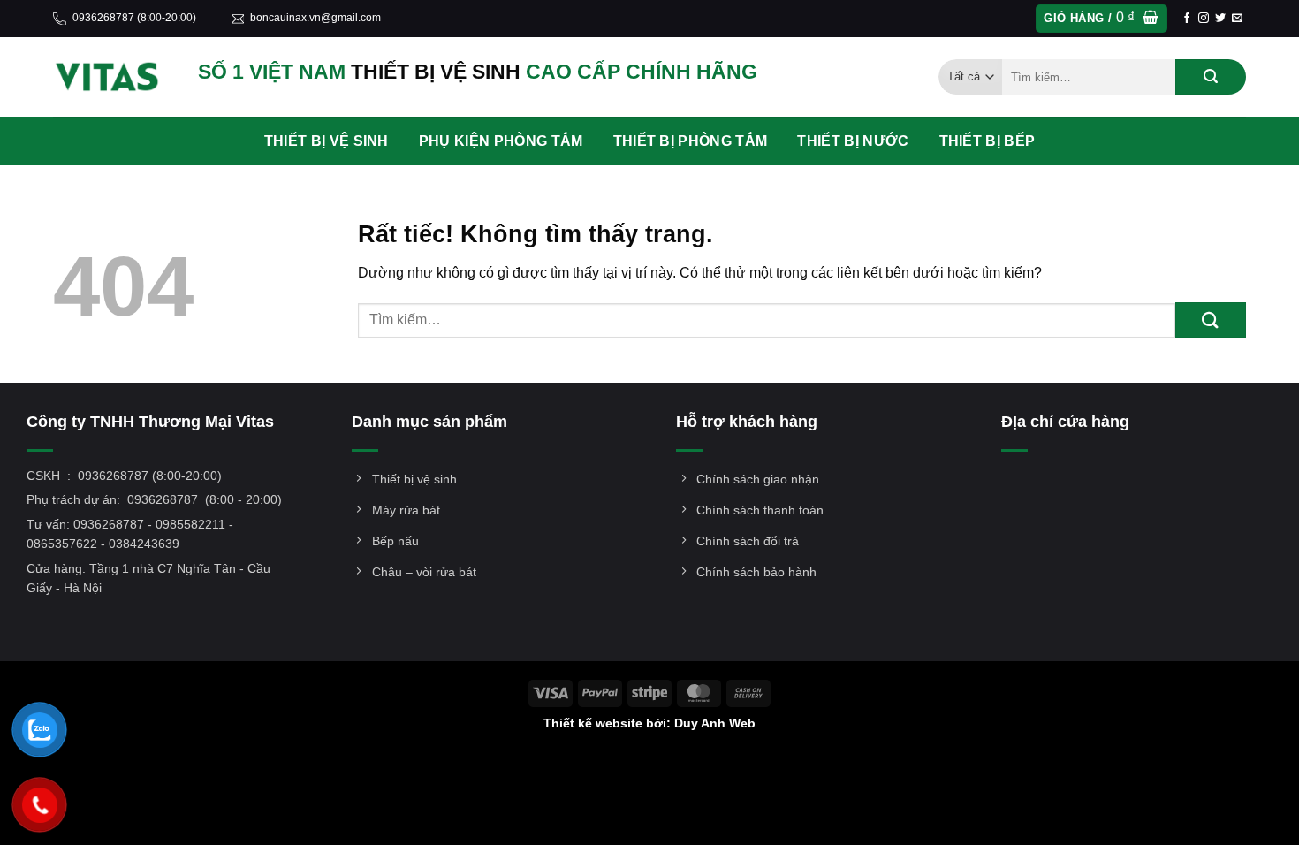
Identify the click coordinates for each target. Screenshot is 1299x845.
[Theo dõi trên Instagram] (1203, 18)
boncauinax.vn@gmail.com (315, 17)
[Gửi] (1210, 77)
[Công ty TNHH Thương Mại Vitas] (112, 77)
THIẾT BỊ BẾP (987, 140)
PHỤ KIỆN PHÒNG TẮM (501, 140)
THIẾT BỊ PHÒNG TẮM (690, 140)
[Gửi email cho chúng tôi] (1237, 18)
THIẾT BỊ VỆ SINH (326, 140)
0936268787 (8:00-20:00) (134, 17)
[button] (1101, 19)
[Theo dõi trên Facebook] (1186, 18)
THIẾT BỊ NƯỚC (852, 140)
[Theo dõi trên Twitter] (1220, 18)
